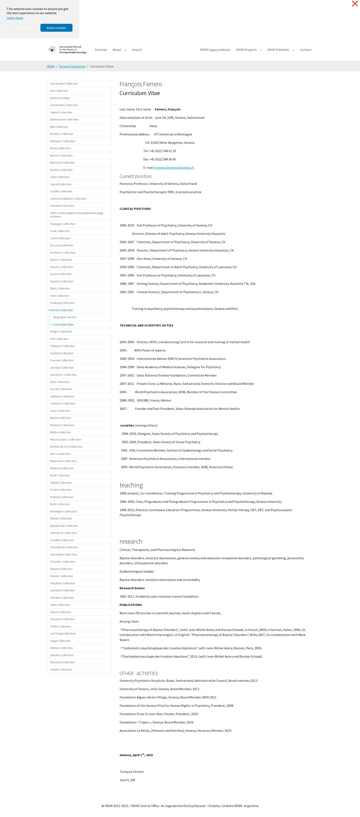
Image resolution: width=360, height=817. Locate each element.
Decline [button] (23, 28)
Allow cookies (56, 28)
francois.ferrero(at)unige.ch (174, 167)
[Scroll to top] (351, 808)
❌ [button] (355, 4)
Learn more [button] (15, 18)
